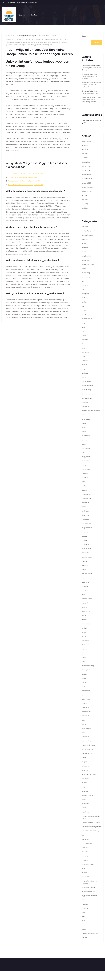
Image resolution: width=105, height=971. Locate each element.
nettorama (85, 640)
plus (83, 720)
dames (84, 377)
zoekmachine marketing (90, 933)
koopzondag (86, 519)
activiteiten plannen (20, 39)
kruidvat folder (86, 540)
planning (48, 42)
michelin (84, 628)
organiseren (40, 42)
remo (83, 732)
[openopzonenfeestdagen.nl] (9, 15)
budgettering (38, 39)
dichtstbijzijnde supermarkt (91, 411)
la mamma (85, 553)
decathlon (85, 406)
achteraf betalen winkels (90, 231)
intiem (65, 39)
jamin (84, 482)
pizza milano (86, 699)
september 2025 (87, 187)
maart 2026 (86, 162)
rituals (84, 758)
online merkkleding (88, 666)
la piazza (85, 565)
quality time (9, 45)
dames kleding (86, 381)
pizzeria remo (86, 712)
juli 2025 (84, 195)
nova (83, 661)
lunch (84, 590)
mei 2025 (85, 204)
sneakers (85, 791)
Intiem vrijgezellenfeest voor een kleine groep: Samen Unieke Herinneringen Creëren (39, 52)
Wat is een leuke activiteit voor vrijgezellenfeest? (24, 181)
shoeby (84, 783)
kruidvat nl (85, 544)
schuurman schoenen (89, 774)
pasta (84, 678)
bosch (84, 327)
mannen (84, 620)
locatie (33, 42)
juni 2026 (85, 149)
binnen (84, 310)
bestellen (85, 302)
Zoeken (85, 36)
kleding (84, 490)
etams (84, 431)
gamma (84, 440)
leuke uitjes (85, 582)
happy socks (86, 457)
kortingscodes (86, 523)
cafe (83, 348)
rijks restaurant (87, 753)
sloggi (84, 787)
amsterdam (86, 260)
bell (83, 289)
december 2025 (87, 175)
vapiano (84, 873)
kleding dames (86, 494)
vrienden (17, 45)
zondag (84, 937)
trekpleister (86, 812)
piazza (84, 682)
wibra (84, 916)
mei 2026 (85, 154)
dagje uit (85, 373)
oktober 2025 (86, 183)
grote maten (86, 448)
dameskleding (86, 390)
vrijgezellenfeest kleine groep (42, 45)
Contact (34, 15)
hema (84, 465)
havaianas (85, 461)
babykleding (86, 277)
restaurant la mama (88, 745)
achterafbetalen (87, 235)
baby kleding (86, 273)
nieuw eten (85, 649)
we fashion (85, 908)
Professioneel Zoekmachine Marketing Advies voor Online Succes (91, 68)
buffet (84, 335)
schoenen (85, 770)
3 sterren (85, 227)
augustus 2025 (87, 191)
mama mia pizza (87, 599)
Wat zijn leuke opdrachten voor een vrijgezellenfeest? (25, 185)
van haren (85, 852)
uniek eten (85, 847)
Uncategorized (87, 843)
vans (83, 868)
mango (84, 615)
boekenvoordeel (87, 319)
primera (84, 724)
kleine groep (10, 42)
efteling (84, 423)
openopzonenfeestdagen (27, 35)
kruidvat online (86, 549)
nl (82, 653)
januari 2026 (86, 170)
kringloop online (87, 528)
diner (83, 415)
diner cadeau (86, 419)
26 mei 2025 (10, 35)
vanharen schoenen (88, 864)
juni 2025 (85, 200)
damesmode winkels (88, 394)
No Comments (44, 35)
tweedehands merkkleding (90, 831)
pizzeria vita (86, 716)
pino (83, 686)
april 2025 (85, 208)
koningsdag (85, 511)
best (83, 298)
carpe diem (85, 352)
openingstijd (86, 670)
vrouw (84, 900)
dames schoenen (87, 386)
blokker (84, 314)
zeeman (84, 925)
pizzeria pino (86, 707)
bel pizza (85, 285)
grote (84, 444)
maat (83, 595)
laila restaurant (87, 574)
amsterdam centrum (88, 264)
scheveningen (86, 766)
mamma (84, 607)
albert (84, 243)
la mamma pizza (87, 557)
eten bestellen (86, 436)
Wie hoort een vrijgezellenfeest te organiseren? (23, 177)
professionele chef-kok (59, 42)
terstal (84, 808)
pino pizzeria (86, 691)
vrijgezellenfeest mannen (90, 896)
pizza (83, 695)
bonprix (84, 323)
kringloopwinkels (87, 532)
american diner (87, 256)
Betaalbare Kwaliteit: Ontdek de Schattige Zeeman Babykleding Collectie (91, 99)
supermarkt (86, 804)
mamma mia (86, 611)
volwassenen (86, 877)
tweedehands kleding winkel (91, 822)
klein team (85, 503)
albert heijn (85, 248)
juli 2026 (85, 145)
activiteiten (9, 39)
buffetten (85, 340)
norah (84, 657)
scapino (84, 762)
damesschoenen (87, 398)
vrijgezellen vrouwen (88, 887)
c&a (83, 344)
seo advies (85, 778)
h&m (83, 452)
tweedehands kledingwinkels (91, 827)
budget (31, 39)
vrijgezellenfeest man (89, 891)
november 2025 (87, 179)
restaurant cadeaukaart (90, 741)
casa (83, 356)
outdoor (84, 674)
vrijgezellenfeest (26, 45)
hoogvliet (85, 473)
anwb (84, 268)
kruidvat (84, 536)
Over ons (22, 15)
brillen (84, 331)
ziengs (84, 929)
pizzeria (84, 703)
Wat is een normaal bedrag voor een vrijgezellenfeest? (25, 173)
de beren (85, 402)
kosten (27, 42)
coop (83, 369)
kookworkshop (19, 42)
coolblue (84, 365)
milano (84, 632)
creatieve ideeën (49, 39)
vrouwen (85, 904)
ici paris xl (85, 477)
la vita (84, 569)
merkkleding (86, 624)
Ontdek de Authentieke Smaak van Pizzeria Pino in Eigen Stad (90, 76)
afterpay (85, 239)
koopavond (85, 515)
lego (83, 578)
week (83, 912)
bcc (83, 281)
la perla (84, 561)
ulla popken (85, 839)
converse (85, 360)
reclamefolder (86, 728)
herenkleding (86, 469)
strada (84, 799)
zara (83, 921)
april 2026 (85, 158)
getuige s (59, 39)
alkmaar (84, 252)
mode (84, 636)
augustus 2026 (87, 141)
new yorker (85, 645)
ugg (83, 835)
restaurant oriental (88, 749)
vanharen (85, 860)
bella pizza (85, 294)
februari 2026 (86, 166)
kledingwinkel (86, 498)
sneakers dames (87, 795)
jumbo (84, 486)
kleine (54, 35)
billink (84, 306)
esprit (84, 427)
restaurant (85, 737)
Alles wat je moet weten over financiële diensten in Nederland (91, 85)
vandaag (85, 856)
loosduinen (85, 586)
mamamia (85, 603)
